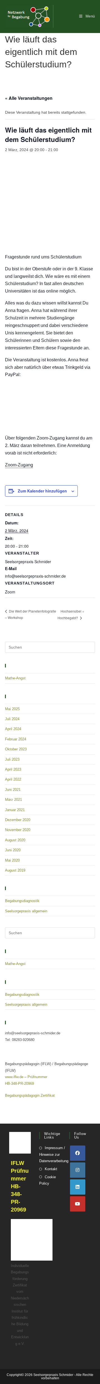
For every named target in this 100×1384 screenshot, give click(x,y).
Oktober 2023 (16, 749)
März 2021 (13, 800)
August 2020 (15, 840)
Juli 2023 (12, 759)
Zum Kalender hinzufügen (42, 491)
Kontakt (51, 1169)
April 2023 (13, 769)
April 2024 (13, 729)
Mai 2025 (12, 709)
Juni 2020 (13, 850)
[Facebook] (77, 1153)
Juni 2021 (13, 790)
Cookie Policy (47, 1180)
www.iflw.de (14, 1077)
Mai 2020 (12, 860)
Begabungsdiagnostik (22, 901)
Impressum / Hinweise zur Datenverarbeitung (53, 1154)
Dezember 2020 (17, 820)
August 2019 (15, 870)
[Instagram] (77, 1170)
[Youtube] (77, 1204)
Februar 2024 (15, 739)
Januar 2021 (15, 810)
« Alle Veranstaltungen (28, 98)
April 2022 (13, 779)
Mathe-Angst (15, 678)
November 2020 (17, 830)
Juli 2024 (12, 719)
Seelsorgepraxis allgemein (26, 911)
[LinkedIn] (77, 1187)
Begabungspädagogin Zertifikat (30, 1095)
